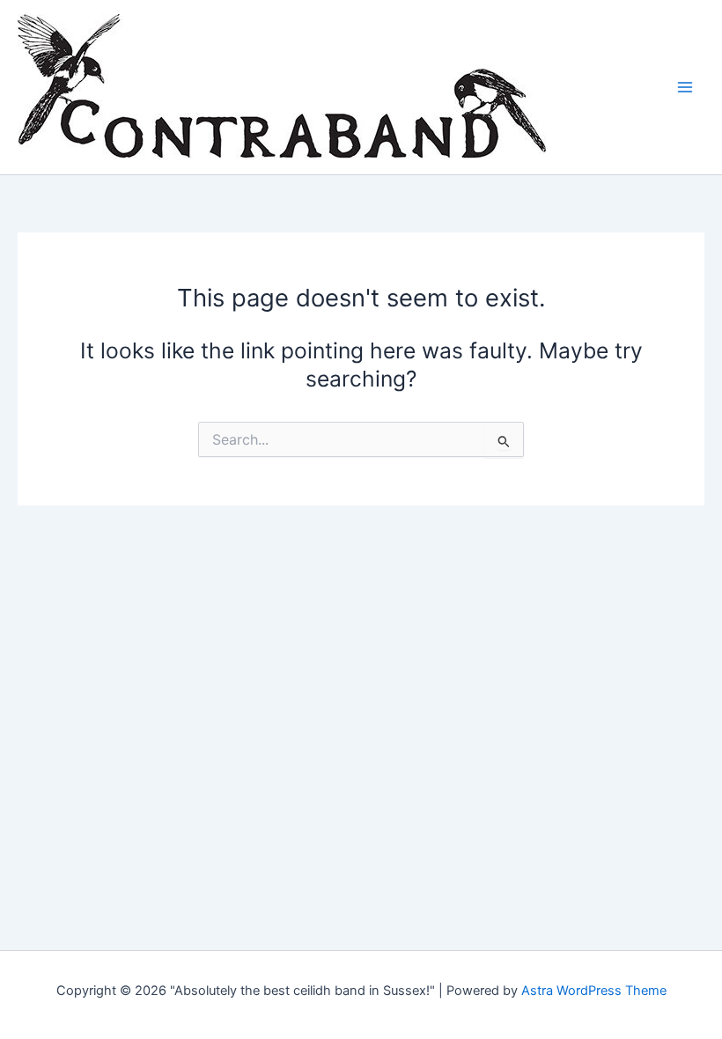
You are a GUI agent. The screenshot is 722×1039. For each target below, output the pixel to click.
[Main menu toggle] (684, 87)
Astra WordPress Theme (594, 990)
